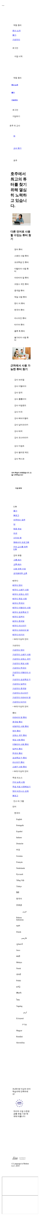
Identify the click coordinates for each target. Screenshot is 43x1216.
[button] (21, 56)
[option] (21, 819)
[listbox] (21, 929)
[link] (21, 31)
